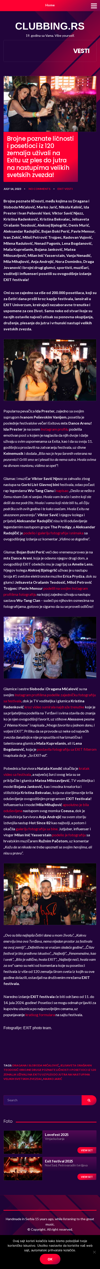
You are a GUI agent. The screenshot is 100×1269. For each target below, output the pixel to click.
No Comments (39, 189)
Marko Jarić (52, 1079)
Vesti (68, 189)
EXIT (60, 189)
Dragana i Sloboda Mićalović (35, 1065)
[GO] (89, 1100)
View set (87, 1150)
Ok (50, 1259)
